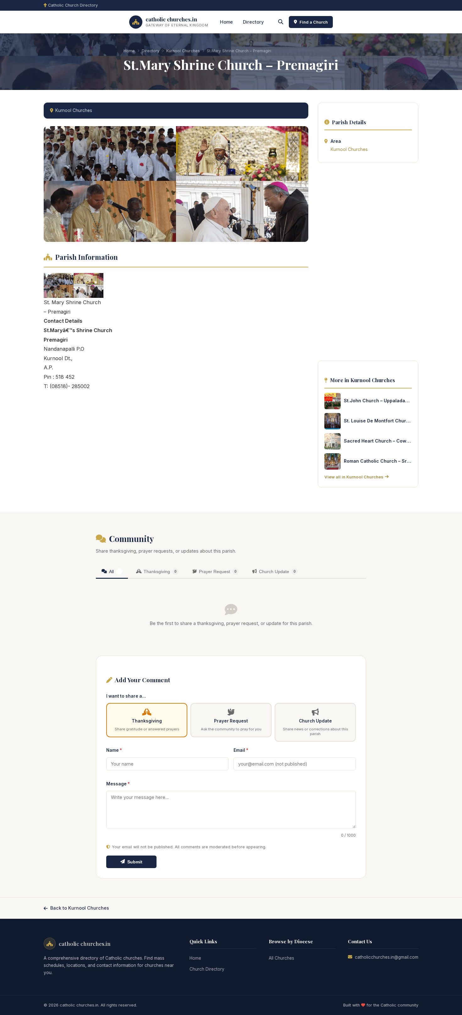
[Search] (281, 22)
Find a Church (314, 22)
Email (241, 750)
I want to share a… (126, 696)
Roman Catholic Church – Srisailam (378, 461)
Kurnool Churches (183, 50)
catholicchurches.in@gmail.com (386, 957)
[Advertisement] (368, 263)
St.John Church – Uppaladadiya (378, 400)
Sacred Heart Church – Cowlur (378, 440)
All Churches (281, 958)
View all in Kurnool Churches (353, 476)
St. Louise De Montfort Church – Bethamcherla (378, 420)
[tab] (112, 572)
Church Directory (207, 969)
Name (114, 750)
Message (118, 783)
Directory (253, 22)
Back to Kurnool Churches (79, 908)
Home (226, 22)
